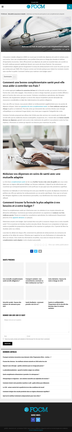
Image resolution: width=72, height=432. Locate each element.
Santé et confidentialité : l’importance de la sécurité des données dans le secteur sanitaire (58, 305)
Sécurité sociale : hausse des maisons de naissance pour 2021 (12, 304)
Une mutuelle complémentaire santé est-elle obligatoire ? (13, 280)
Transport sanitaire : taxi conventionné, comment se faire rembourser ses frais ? (34, 281)
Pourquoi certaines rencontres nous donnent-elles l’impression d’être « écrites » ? (27, 357)
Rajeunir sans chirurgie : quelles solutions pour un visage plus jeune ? (23, 366)
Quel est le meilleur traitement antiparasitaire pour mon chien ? (22, 396)
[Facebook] (33, 420)
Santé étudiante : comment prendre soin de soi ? (34, 303)
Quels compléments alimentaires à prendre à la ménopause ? (21, 374)
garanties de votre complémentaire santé (34, 106)
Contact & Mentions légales (36, 430)
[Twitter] (38, 420)
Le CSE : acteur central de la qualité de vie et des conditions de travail (23, 387)
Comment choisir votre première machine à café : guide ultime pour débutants (26, 383)
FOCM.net (4, 14)
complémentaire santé (18, 182)
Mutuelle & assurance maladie (16, 14)
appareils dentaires (18, 217)
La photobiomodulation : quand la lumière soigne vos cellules (21, 370)
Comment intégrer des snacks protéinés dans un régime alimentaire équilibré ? (26, 391)
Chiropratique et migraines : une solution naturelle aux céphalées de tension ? (26, 378)
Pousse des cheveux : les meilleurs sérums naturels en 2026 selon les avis (25, 361)
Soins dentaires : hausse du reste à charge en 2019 (57, 280)
